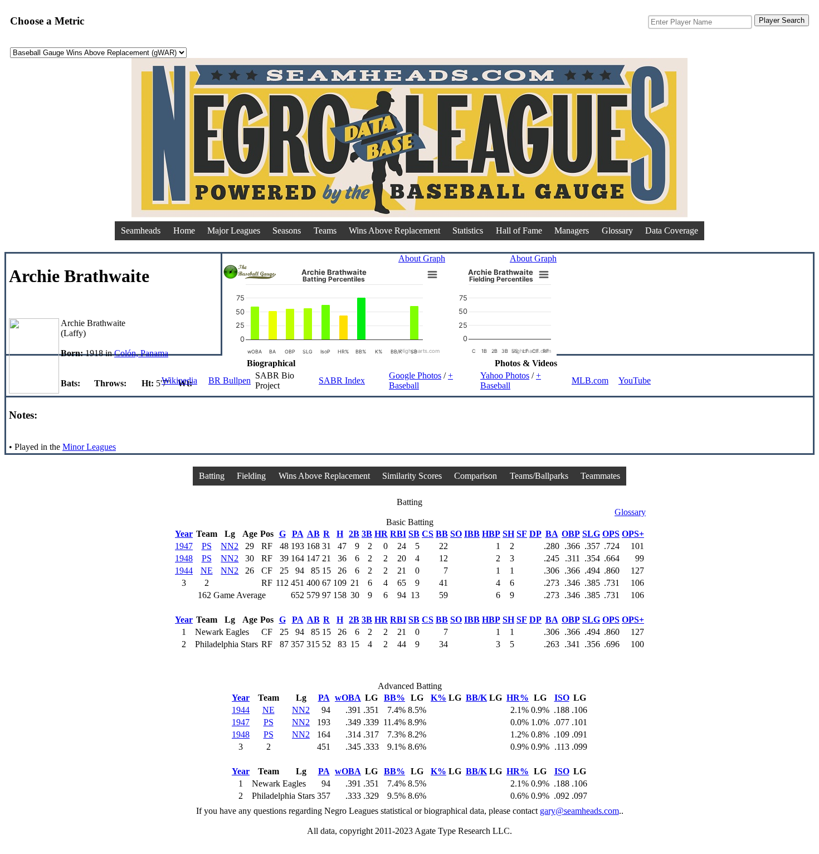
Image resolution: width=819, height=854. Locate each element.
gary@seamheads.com (579, 811)
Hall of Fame (519, 230)
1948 (184, 558)
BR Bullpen (229, 380)
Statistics (467, 230)
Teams (325, 230)
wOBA (348, 697)
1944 (184, 570)
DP (535, 533)
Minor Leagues (89, 447)
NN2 (229, 546)
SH (508, 533)
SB (414, 533)
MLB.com (590, 380)
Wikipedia (179, 380)
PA (298, 533)
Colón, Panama (141, 353)
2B (354, 533)
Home (184, 230)
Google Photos (415, 375)
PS (207, 546)
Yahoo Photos (504, 375)
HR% (517, 697)
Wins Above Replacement (394, 230)
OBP (571, 533)
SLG (591, 533)
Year (184, 533)
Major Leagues (233, 230)
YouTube (634, 380)
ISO (561, 697)
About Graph (421, 258)
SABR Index (342, 380)
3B (367, 533)
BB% (394, 697)
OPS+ (633, 533)
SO (456, 533)
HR (381, 533)
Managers (571, 230)
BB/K (476, 697)
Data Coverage (671, 230)
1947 (184, 546)
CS (427, 533)
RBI (398, 533)
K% (438, 697)
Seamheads (140, 230)
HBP (491, 533)
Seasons (286, 230)
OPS (611, 533)
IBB (472, 533)
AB (313, 533)
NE (207, 570)
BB (442, 533)
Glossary (617, 230)
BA (551, 533)
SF (521, 533)
